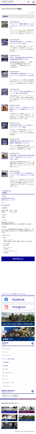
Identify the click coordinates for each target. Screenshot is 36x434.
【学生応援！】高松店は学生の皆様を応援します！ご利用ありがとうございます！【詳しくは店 (22, 157)
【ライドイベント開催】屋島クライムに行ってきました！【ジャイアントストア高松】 (22, 25)
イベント (6, 352)
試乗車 (6, 365)
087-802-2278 (5, 205)
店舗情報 (6, 362)
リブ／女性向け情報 (9, 359)
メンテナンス (7, 386)
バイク (6, 376)
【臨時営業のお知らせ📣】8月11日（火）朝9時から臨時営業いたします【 (22, 142)
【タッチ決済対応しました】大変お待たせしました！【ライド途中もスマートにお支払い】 (22, 175)
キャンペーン (7, 355)
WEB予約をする (18, 259)
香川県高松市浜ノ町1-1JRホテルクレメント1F (8, 199)
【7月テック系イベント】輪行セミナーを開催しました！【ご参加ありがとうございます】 (22, 109)
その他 (6, 369)
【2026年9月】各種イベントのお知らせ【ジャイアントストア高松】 (21, 42)
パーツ (6, 379)
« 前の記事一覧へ (6, 191)
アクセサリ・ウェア (9, 382)
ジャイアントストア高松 (11, 8)
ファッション (7, 348)
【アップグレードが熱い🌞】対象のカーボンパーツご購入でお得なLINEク (22, 92)
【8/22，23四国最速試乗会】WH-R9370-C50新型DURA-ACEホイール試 (22, 58)
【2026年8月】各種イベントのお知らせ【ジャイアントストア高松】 (21, 126)
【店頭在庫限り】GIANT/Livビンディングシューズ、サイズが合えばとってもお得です (22, 75)
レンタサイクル (8, 372)
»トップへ (32, 12)
